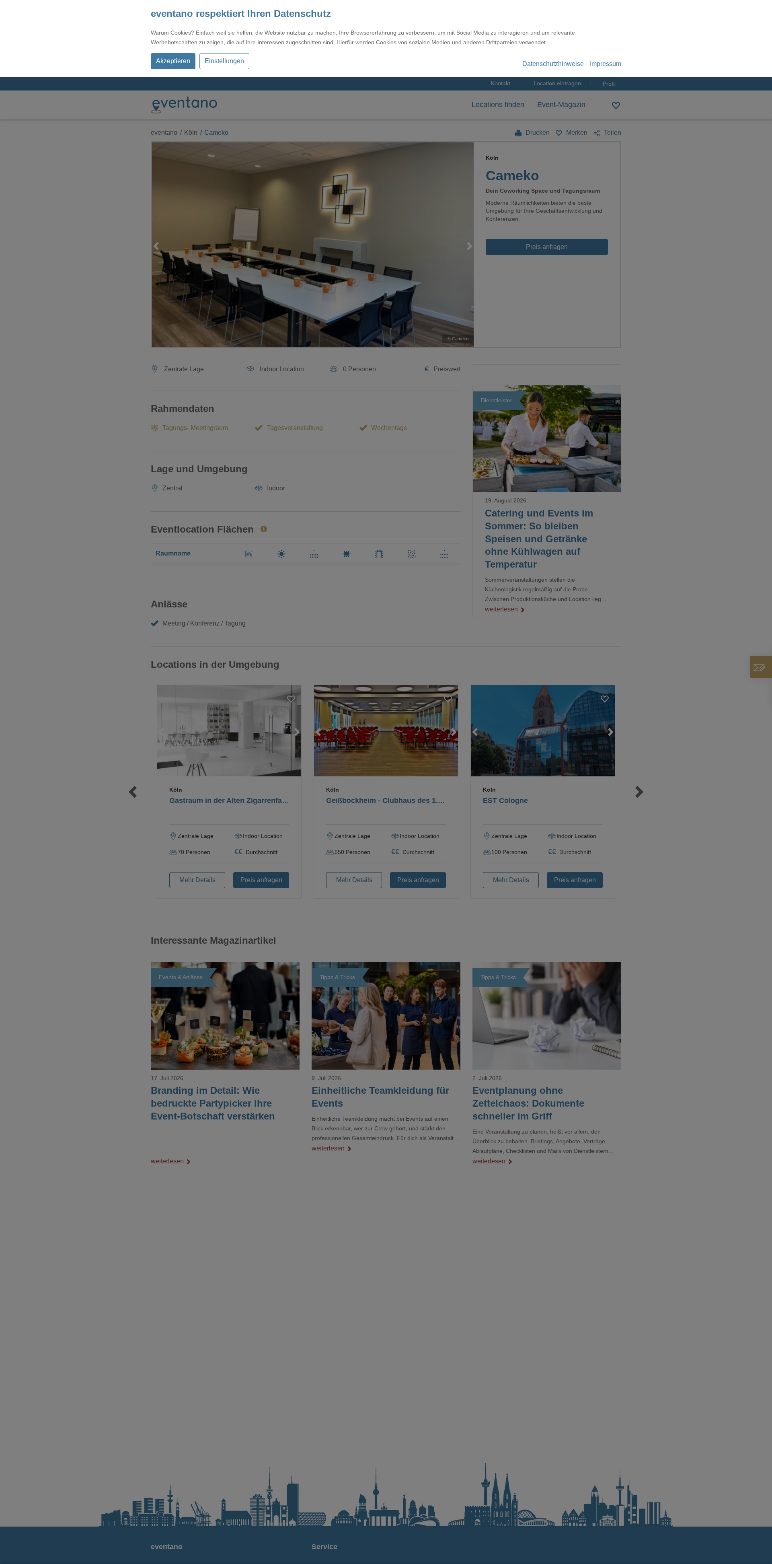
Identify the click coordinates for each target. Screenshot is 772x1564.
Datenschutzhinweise (553, 63)
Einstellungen (224, 61)
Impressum (605, 63)
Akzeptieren (173, 61)
